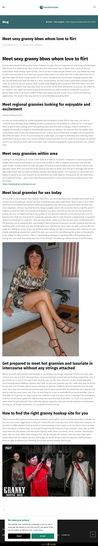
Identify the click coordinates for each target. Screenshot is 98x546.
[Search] (94, 7)
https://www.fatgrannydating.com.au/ (19, 184)
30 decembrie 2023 (10, 45)
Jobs (4, 535)
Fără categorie (36, 45)
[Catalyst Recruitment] (49, 7)
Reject (19, 536)
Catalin (25, 45)
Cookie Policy (38, 530)
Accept (42, 536)
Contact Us (66, 535)
